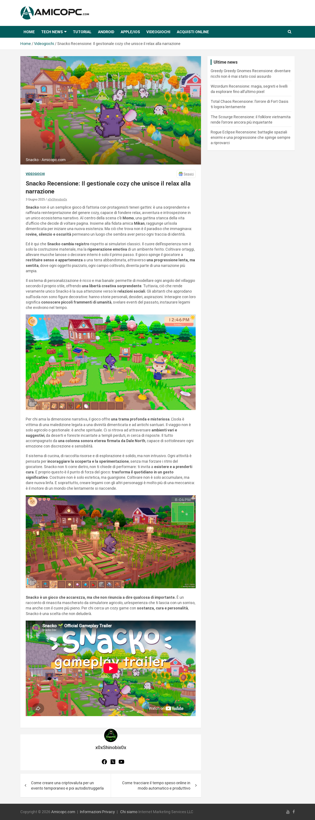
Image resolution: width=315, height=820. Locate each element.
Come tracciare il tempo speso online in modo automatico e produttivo (156, 785)
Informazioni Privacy (97, 812)
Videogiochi (158, 32)
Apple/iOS (130, 32)
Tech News (52, 32)
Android (106, 32)
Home (29, 32)
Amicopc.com (63, 812)
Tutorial (82, 32)
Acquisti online (193, 32)
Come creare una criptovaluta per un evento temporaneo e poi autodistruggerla (67, 785)
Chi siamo (128, 812)
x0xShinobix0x (57, 199)
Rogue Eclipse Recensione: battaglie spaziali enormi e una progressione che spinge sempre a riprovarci (250, 137)
